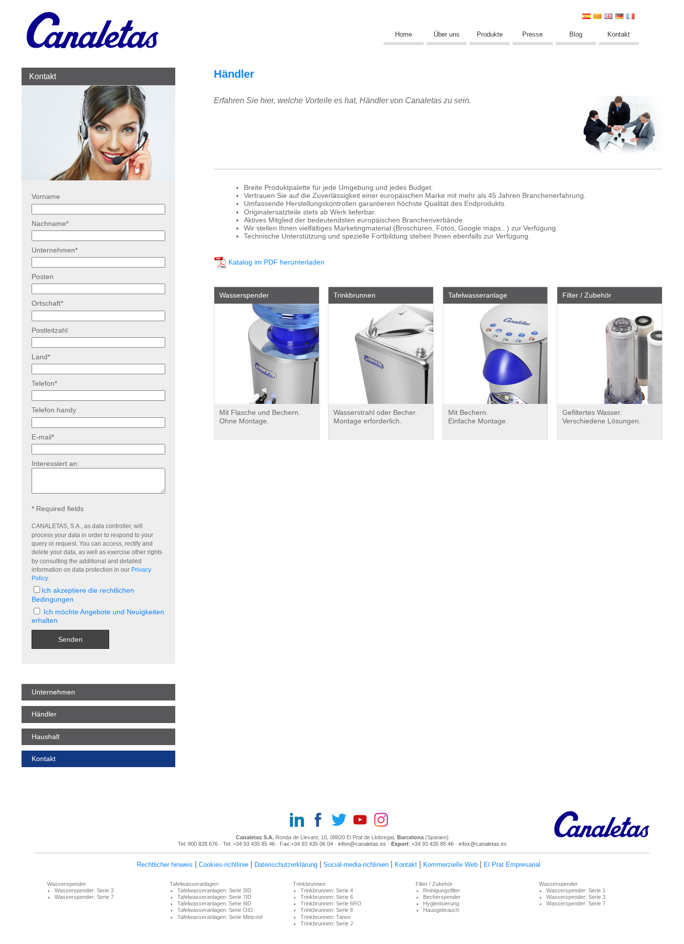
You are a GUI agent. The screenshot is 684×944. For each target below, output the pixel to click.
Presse (532, 34)
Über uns (447, 34)
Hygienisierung (441, 903)
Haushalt (46, 737)
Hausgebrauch (441, 910)
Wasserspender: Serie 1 (575, 890)
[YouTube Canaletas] (363, 820)
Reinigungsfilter (441, 890)
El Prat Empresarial (512, 864)
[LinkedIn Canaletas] (299, 820)
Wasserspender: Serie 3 (84, 890)
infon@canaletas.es (362, 844)
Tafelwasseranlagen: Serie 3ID (214, 890)
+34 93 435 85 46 (254, 844)
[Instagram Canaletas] (384, 820)
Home (403, 34)
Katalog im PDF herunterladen (276, 262)
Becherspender (442, 897)
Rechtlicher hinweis (165, 864)
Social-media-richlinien (356, 864)
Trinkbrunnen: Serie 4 (326, 890)
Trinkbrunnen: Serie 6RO (331, 903)
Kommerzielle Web (450, 864)
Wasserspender (244, 295)
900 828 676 (203, 844)
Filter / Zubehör (586, 295)
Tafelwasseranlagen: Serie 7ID (214, 897)
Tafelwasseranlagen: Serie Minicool (219, 917)
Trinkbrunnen (354, 295)
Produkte (490, 34)
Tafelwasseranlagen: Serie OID (215, 910)
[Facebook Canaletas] (320, 820)
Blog (575, 34)
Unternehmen (53, 692)
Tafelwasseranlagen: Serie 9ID (214, 903)
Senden (70, 639)
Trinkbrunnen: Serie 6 (326, 897)
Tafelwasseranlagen (194, 884)
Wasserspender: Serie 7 (84, 897)
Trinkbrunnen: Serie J (326, 923)
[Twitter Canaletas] (342, 820)
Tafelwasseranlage (477, 295)
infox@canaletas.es (483, 844)
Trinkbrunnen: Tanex (325, 917)
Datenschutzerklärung (285, 864)
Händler (44, 714)
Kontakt (618, 34)
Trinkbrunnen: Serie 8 (326, 910)
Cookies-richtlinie (223, 864)
